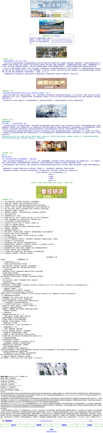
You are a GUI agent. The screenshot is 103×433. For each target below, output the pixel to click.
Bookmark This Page (51, 431)
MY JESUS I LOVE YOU (46, 420)
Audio (57, 35)
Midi (91, 420)
